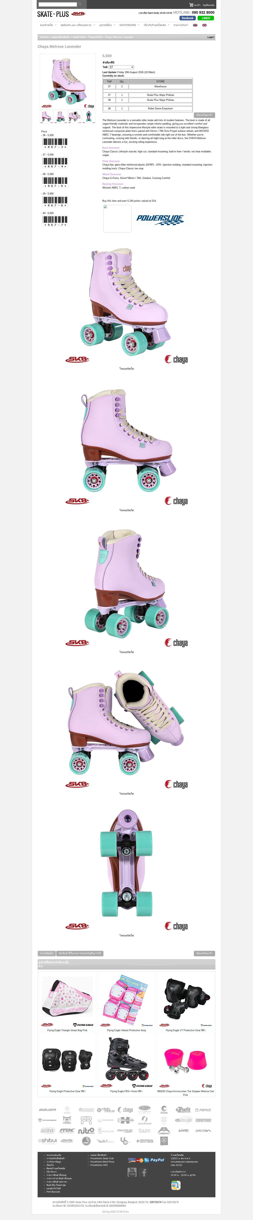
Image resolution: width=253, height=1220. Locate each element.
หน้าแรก (44, 37)
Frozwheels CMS (99, 1165)
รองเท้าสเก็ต (45, 25)
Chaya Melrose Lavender (119, 37)
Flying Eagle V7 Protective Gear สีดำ (185, 1030)
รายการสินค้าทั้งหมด (56, 1175)
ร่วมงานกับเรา (181, 25)
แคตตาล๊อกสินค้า (98, 1155)
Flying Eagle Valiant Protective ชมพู (126, 1030)
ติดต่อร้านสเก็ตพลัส (55, 1168)
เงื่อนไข (50, 1165)
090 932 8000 (203, 12)
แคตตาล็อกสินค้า (61, 37)
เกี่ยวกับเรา (51, 1172)
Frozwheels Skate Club (102, 1158)
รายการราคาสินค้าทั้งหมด (59, 1178)
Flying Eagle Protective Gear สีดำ (67, 1091)
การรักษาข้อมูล (53, 1162)
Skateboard (126, 25)
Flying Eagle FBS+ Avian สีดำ (126, 1091)
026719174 (156, 1202)
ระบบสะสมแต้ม (53, 1155)
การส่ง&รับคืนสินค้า (55, 1158)
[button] (204, 115)
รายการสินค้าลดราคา (56, 1182)
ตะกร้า (197, 5)
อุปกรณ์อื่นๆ (104, 25)
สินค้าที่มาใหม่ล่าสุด (56, 1185)
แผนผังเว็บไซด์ (53, 1188)
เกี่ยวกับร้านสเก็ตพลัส (153, 25)
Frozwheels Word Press (102, 1162)
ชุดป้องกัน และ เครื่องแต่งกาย (74, 25)
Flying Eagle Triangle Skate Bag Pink (67, 1030)
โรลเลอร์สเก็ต (95, 37)
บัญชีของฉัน (208, 5)
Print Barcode (53, 1192)
